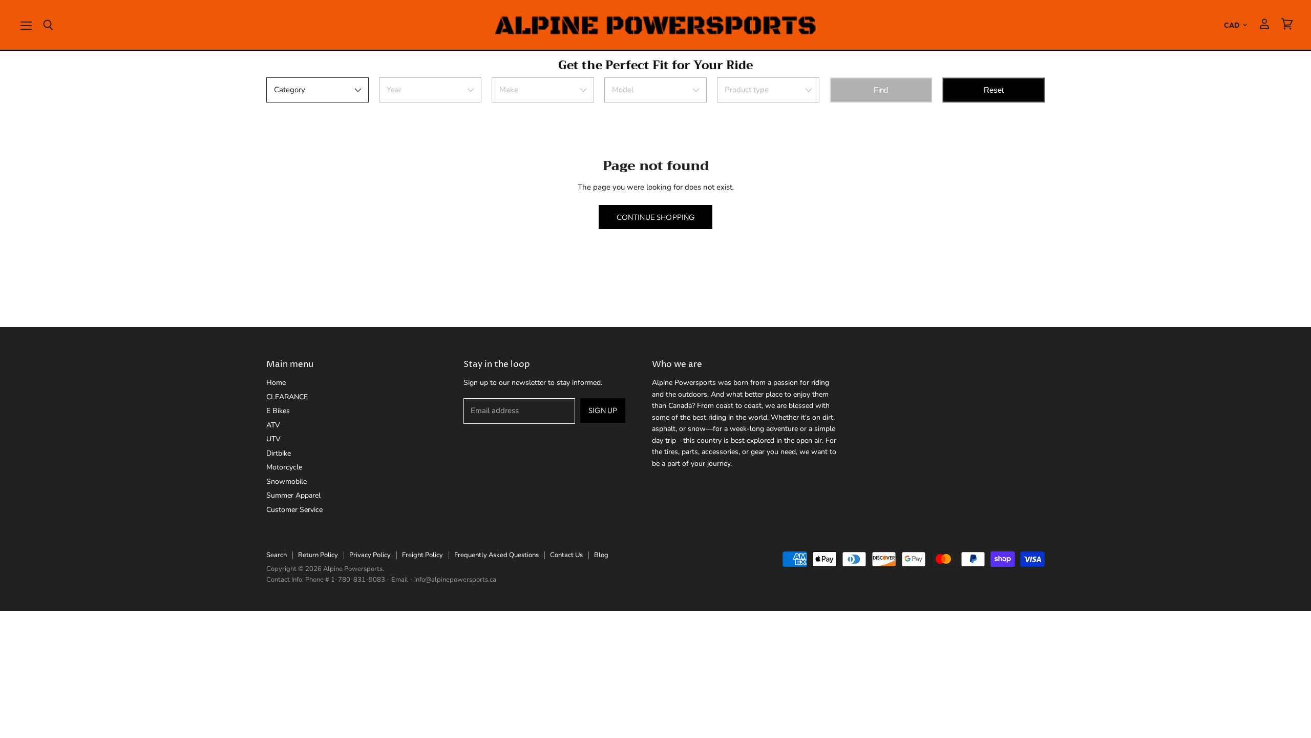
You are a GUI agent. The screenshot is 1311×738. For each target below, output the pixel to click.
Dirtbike (278, 453)
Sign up (602, 410)
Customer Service (294, 510)
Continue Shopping (656, 217)
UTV (273, 439)
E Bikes (278, 411)
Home (276, 382)
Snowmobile (286, 481)
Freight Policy (422, 555)
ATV (273, 425)
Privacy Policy (370, 555)
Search (276, 555)
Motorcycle (284, 467)
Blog (601, 555)
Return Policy (318, 555)
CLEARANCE (287, 397)
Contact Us (566, 555)
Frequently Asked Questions (496, 555)
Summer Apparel (293, 495)
